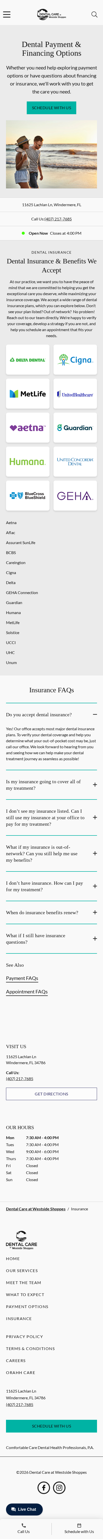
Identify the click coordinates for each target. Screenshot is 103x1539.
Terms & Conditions (30, 1348)
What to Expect (25, 1294)
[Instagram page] (59, 1488)
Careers (16, 1360)
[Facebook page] (44, 1488)
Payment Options (27, 1306)
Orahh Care (20, 1372)
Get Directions (51, 1093)
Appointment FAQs (27, 991)
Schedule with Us (51, 107)
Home (13, 1258)
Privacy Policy (24, 1336)
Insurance (19, 1318)
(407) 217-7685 (58, 218)
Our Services (22, 1270)
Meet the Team (24, 1282)
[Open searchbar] (94, 14)
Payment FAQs (22, 978)
